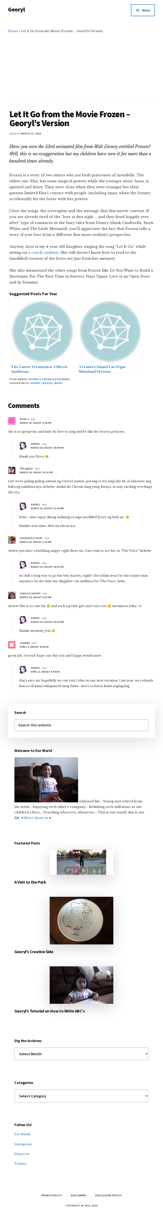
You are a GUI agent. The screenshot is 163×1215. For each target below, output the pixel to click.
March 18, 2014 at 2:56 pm (35, 422)
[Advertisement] (81, 66)
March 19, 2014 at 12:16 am (47, 508)
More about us (36, 818)
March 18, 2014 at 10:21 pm (36, 472)
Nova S (24, 419)
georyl (35, 383)
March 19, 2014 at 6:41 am (35, 597)
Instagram (22, 1144)
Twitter (20, 1164)
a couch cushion (43, 252)
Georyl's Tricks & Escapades (49, 379)
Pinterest (21, 1154)
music (59, 383)
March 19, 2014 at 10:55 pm (47, 566)
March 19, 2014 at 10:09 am (47, 447)
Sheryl (35, 443)
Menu (146, 10)
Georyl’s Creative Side (33, 951)
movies (47, 383)
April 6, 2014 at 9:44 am (45, 671)
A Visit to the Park (30, 882)
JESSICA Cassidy (30, 593)
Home (13, 31)
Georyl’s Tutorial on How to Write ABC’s (49, 1011)
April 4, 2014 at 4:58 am (34, 646)
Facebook (22, 1134)
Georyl (16, 9)
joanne (25, 643)
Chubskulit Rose (31, 538)
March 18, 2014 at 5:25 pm (35, 541)
